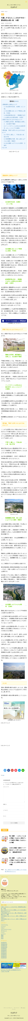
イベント (3, 926)
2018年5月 (4, 954)
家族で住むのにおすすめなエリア (12, 119)
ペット (3, 932)
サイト (4, 816)
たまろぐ (14, 7)
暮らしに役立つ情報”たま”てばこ (14, 1015)
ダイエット (4, 930)
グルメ (3, 927)
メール (5, 810)
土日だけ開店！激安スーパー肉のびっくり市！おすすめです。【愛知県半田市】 (17, 850)
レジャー (3, 933)
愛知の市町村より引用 (14, 90)
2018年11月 (4, 945)
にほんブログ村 (5, 971)
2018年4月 (4, 956)
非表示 (16, 101)
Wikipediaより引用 (14, 514)
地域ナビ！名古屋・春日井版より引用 (14, 679)
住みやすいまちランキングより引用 (14, 600)
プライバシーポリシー (8, 1007)
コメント (6, 786)
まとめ (4, 147)
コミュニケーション (6, 929)
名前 (5, 804)
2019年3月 (4, 942)
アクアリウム (4, 924)
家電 (2, 936)
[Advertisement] (14, 163)
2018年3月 (4, 957)
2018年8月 (4, 950)
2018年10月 (4, 947)
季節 (2, 935)
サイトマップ (16, 1007)
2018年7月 (4, 951)
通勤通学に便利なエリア (9, 104)
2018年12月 (4, 944)
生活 (3, 775)
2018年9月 (4, 948)
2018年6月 (4, 953)
